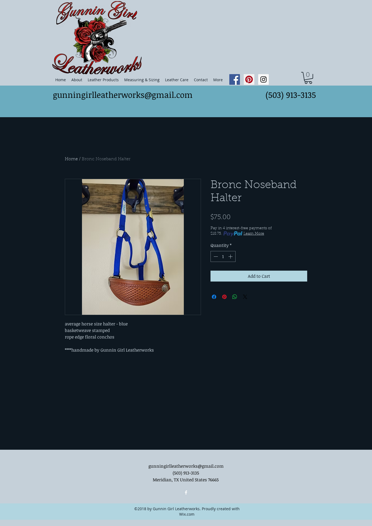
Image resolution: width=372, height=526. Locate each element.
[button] (308, 78)
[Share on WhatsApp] (234, 297)
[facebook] (186, 492)
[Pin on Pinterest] (224, 297)
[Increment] (231, 256)
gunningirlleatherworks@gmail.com (123, 94)
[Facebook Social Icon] (234, 79)
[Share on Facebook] (214, 297)
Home (71, 159)
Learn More (253, 234)
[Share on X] (245, 297)
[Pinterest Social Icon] (249, 79)
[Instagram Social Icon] (263, 79)
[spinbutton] (223, 256)
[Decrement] (215, 256)
